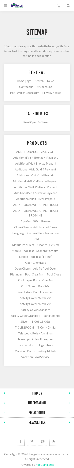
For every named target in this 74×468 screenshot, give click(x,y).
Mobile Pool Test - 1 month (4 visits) (35, 245)
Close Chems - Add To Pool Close (35, 227)
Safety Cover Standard (35, 309)
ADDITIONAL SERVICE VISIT (35, 151)
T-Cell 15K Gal (41, 321)
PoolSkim (44, 286)
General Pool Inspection (43, 233)
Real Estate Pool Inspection (35, 292)
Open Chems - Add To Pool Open (36, 268)
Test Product (26, 345)
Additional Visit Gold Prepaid (35, 175)
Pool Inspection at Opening (35, 280)
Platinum (16, 274)
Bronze (45, 221)
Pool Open (28, 286)
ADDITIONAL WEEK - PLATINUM (35, 204)
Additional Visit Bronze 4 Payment (35, 157)
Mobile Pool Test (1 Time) (35, 256)
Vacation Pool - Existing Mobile (35, 351)
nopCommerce (45, 464)
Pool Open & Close (35, 122)
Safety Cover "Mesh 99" (35, 298)
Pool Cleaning (34, 274)
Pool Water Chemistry (24, 92)
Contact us (26, 86)
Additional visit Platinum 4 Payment (36, 181)
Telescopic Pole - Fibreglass (35, 339)
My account (44, 86)
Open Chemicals (35, 262)
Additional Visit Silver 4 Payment (35, 193)
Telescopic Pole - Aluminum (35, 333)
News (50, 81)
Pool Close (54, 274)
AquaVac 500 (29, 221)
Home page (24, 81)
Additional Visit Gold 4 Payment (35, 169)
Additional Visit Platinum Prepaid (35, 187)
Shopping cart (59, 5)
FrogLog (18, 233)
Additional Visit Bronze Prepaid (35, 163)
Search (39, 81)
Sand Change (52, 315)
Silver (24, 321)
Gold (35, 239)
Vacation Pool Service (35, 357)
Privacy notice (51, 92)
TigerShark (46, 345)
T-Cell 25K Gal (24, 327)
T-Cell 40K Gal (47, 327)
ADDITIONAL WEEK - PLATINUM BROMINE (35, 213)
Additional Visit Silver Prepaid (35, 199)
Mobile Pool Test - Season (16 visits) (35, 250)
